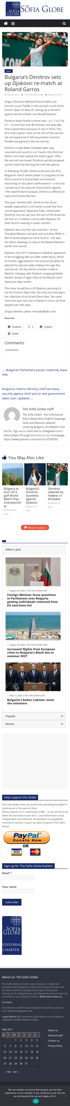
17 (26, 1051)
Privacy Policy (55, 1045)
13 (5, 1051)
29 (15, 1063)
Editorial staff (55, 1035)
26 (37, 1057)
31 (26, 1063)
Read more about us (51, 996)
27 (5, 1063)
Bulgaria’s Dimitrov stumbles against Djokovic (32, 495)
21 (10, 1057)
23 (21, 1057)
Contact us (54, 1040)
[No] (66, 1095)
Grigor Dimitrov (55, 94)
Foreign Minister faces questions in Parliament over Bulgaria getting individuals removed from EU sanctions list (32, 600)
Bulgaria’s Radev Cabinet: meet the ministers (30, 701)
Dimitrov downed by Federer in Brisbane (55, 494)
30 (21, 1063)
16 (21, 1051)
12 (37, 1045)
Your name (9, 887)
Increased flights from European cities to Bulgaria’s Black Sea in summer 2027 (31, 652)
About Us (53, 1030)
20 (5, 1057)
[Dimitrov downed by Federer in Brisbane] (57, 465)
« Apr (8, 1071)
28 (10, 1063)
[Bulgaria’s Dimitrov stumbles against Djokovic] (35, 465)
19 (37, 1051)
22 (15, 1057)
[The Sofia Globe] (5, 23)
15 (15, 1051)
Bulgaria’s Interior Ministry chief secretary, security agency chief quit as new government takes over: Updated (33, 393)
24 (26, 1057)
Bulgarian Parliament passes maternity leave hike (34, 372)
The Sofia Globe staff (34, 94)
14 (10, 1051)
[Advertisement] (35, 761)
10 (26, 1045)
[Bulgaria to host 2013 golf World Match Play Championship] (12, 465)
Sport (8, 71)
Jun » (16, 1071)
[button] (34, 549)
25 (31, 1057)
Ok (35, 1101)
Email (7, 873)
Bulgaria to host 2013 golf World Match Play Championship (12, 497)
